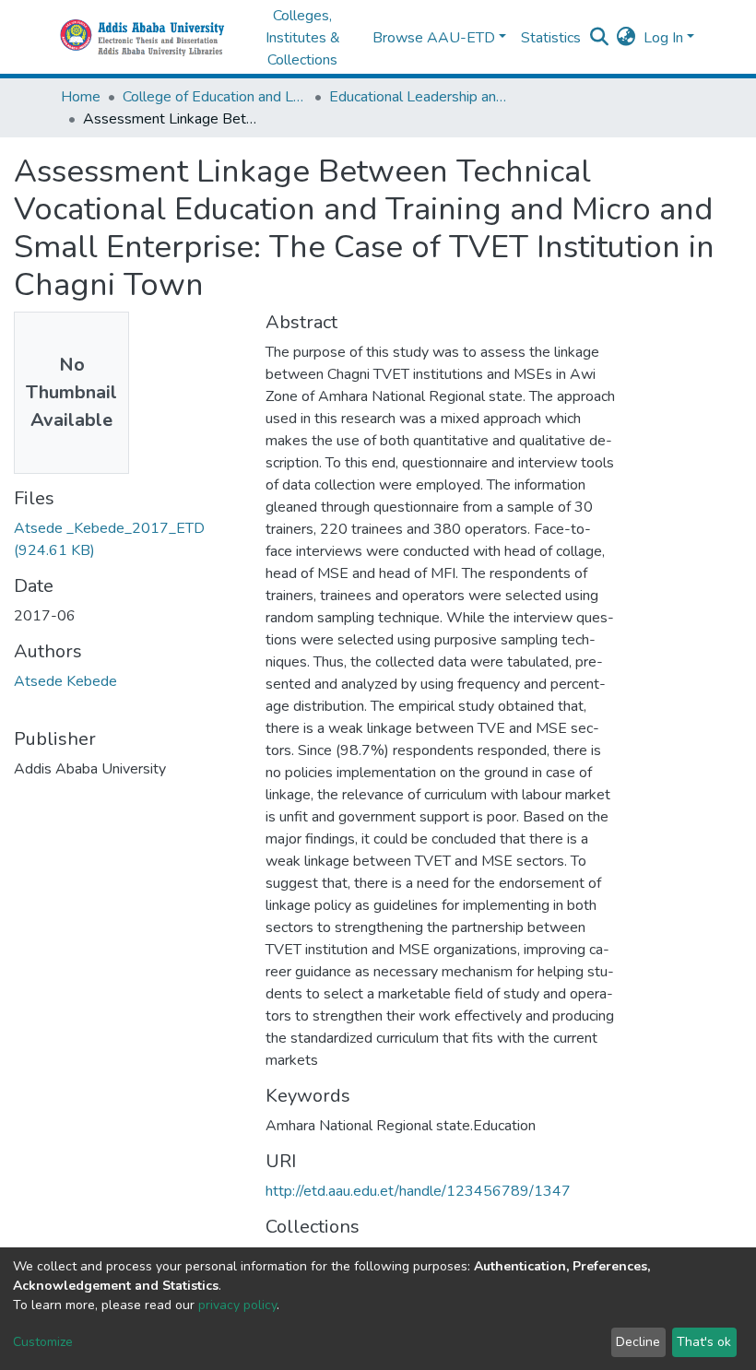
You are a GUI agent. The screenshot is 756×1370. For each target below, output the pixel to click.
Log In (663, 38)
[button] (626, 38)
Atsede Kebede (65, 681)
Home (80, 97)
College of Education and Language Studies (215, 97)
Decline (638, 1342)
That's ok (704, 1342)
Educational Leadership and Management (421, 97)
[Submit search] (599, 38)
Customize (43, 1342)
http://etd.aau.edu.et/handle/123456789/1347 (418, 1191)
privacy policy (237, 1305)
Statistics (551, 38)
